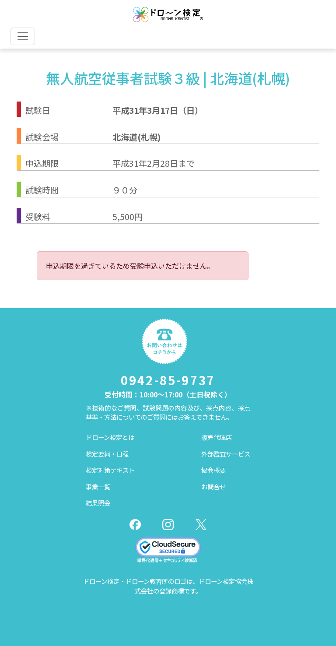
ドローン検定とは (110, 437)
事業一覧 (98, 486)
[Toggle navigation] (22, 36)
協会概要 (213, 469)
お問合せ (213, 486)
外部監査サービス (225, 453)
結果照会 (98, 502)
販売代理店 (216, 437)
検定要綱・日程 (107, 453)
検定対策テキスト (110, 469)
